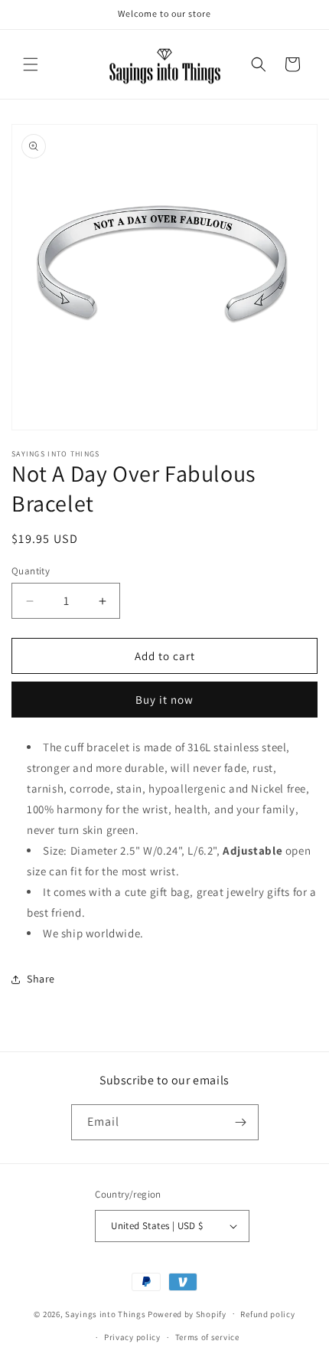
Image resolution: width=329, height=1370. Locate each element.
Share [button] (41, 979)
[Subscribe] (241, 1122)
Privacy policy (132, 1337)
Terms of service (207, 1337)
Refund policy (267, 1314)
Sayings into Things (105, 1313)
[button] (30, 64)
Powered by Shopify (187, 1313)
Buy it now (164, 699)
